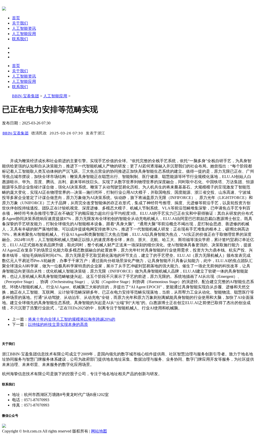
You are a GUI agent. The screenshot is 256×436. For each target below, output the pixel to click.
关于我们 (20, 23)
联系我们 (20, 39)
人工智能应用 (24, 34)
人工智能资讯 (24, 28)
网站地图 (99, 431)
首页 (16, 18)
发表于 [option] (95, 132)
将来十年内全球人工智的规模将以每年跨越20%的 (71, 319)
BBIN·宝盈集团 (25, 96)
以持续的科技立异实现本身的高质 (58, 324)
